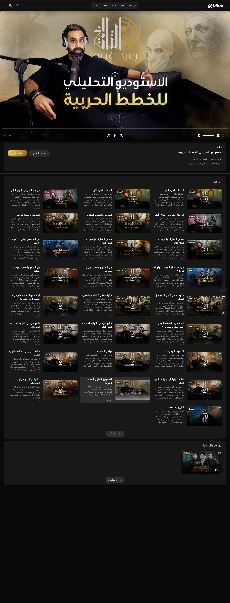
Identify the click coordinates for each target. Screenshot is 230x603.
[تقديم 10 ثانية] (121, 135)
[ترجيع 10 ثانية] (108, 135)
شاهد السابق (39, 153)
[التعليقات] (223, 298)
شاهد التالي (17, 153)
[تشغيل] (115, 135)
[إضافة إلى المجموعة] (223, 305)
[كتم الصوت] (198, 135)
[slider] (115, 128)
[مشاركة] (223, 313)
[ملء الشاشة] (224, 135)
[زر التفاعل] (223, 290)
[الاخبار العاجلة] (17, 5)
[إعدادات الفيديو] (218, 135)
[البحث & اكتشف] (10, 5)
